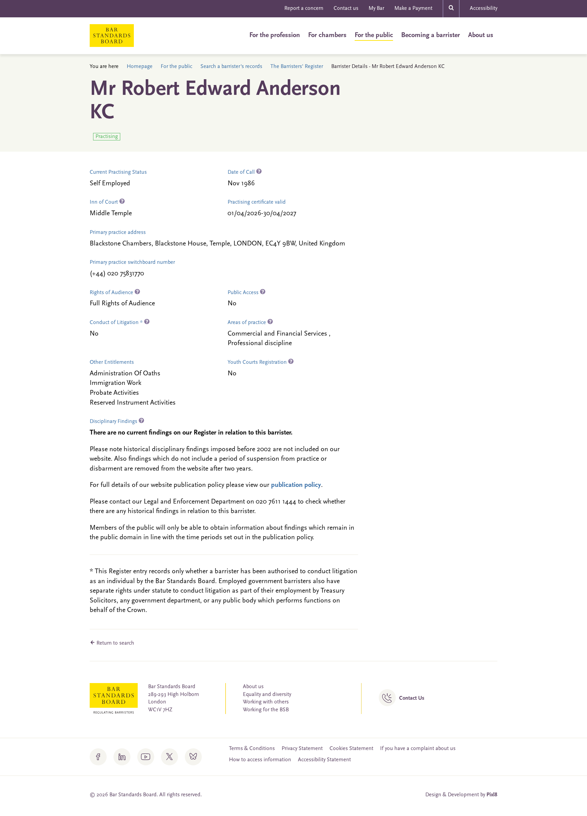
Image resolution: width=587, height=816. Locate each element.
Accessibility (483, 8)
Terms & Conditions (252, 748)
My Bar (376, 8)
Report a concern (303, 8)
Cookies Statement (351, 748)
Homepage (140, 66)
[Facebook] (98, 756)
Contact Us (411, 698)
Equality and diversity (267, 694)
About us (480, 35)
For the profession (274, 35)
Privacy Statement (302, 748)
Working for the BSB (266, 710)
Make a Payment (413, 8)
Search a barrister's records (231, 66)
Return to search (114, 643)
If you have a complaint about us (418, 748)
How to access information (260, 760)
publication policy (296, 485)
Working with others (266, 702)
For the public (374, 35)
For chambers (327, 35)
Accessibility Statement (324, 760)
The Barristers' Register (296, 66)
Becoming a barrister (430, 35)
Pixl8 (491, 795)
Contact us (346, 8)
